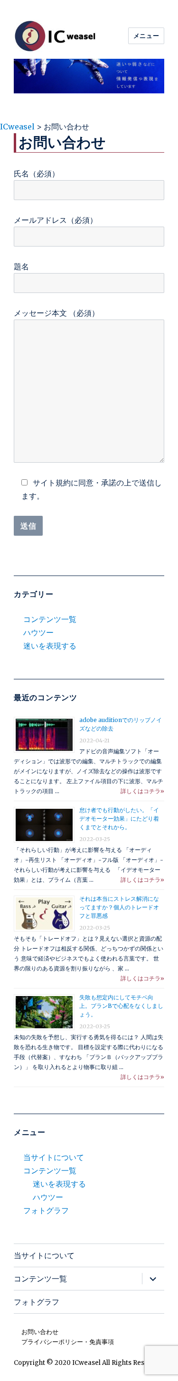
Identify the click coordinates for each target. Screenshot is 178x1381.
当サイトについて (53, 1157)
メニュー (146, 35)
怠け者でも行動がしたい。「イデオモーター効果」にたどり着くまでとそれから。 (119, 818)
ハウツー (38, 632)
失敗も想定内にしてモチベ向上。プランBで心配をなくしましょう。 (121, 1006)
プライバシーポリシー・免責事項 (67, 1342)
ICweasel (86, 1363)
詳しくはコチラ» (142, 791)
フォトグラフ (46, 1210)
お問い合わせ (39, 1332)
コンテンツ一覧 (49, 619)
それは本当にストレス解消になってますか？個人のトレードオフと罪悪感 (119, 907)
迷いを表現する (49, 645)
